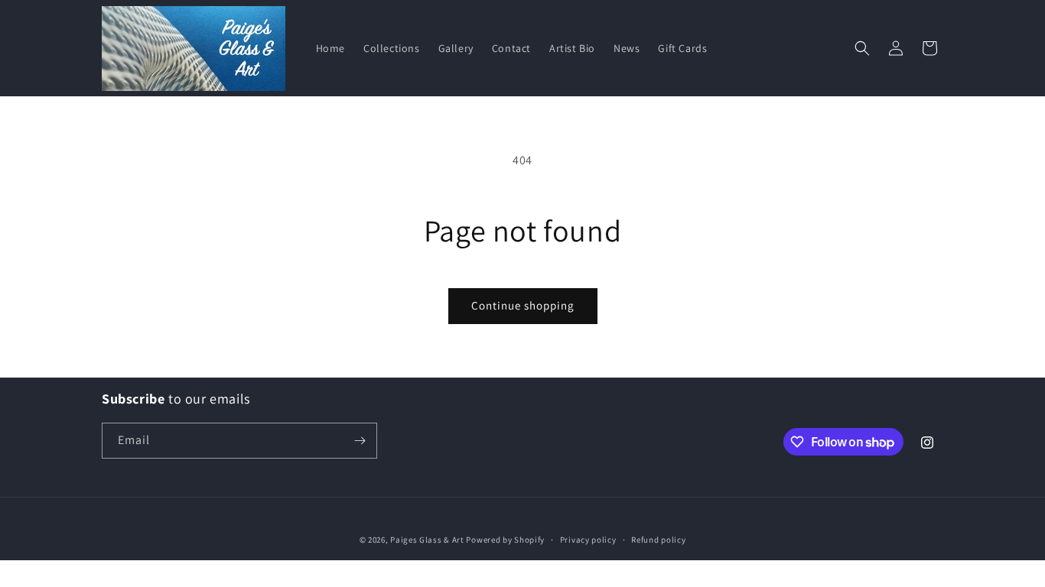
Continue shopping (523, 305)
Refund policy (658, 539)
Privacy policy (588, 539)
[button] (862, 48)
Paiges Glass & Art (427, 539)
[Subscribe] (359, 441)
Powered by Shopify (505, 539)
